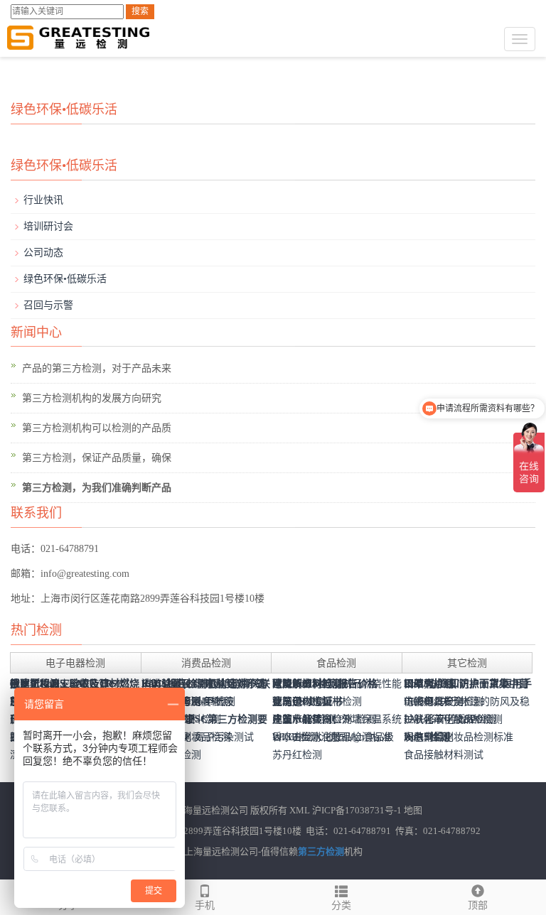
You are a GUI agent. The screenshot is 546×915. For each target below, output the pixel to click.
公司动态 (43, 252)
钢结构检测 (429, 683)
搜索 (140, 11)
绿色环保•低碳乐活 (65, 279)
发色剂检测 (429, 737)
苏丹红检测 (297, 754)
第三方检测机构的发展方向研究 (91, 398)
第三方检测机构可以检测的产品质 (96, 428)
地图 (413, 810)
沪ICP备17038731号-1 (357, 810)
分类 (341, 905)
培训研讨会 (48, 226)
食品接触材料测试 (443, 754)
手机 (205, 905)
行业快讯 (43, 200)
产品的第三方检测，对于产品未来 (96, 368)
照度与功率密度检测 (186, 701)
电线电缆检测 (434, 701)
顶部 (478, 905)
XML (299, 810)
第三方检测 (321, 851)
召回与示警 (48, 305)
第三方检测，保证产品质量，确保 (96, 458)
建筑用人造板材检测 (317, 701)
